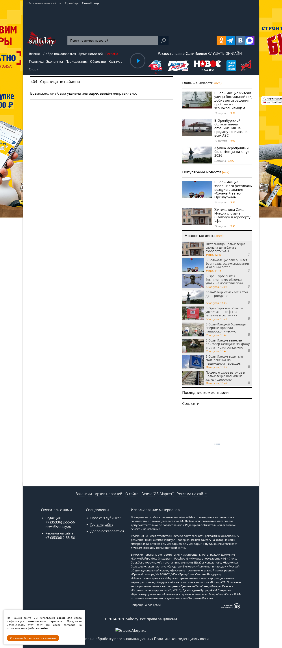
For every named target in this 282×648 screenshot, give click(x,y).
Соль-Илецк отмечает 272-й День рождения (227, 294)
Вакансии (84, 493)
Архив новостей (108, 493)
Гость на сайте (101, 524)
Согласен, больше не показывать (33, 638)
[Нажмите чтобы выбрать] (155, 66)
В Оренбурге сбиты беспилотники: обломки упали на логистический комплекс (224, 279)
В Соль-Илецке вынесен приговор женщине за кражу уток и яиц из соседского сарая (228, 344)
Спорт (33, 69)
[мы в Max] (249, 40)
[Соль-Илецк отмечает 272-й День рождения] (193, 297)
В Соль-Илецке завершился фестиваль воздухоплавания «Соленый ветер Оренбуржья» (233, 189)
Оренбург (72, 3)
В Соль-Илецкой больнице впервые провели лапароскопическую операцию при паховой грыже (226, 328)
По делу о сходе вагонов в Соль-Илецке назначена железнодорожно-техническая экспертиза (225, 376)
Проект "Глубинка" (105, 518)
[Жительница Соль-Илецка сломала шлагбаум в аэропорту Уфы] (197, 216)
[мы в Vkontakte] (240, 40)
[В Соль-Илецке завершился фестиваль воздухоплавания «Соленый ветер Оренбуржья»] (197, 189)
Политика (36, 61)
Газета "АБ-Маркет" (157, 493)
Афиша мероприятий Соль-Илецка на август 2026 (232, 152)
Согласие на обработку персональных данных (113, 638)
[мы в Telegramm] (231, 40)
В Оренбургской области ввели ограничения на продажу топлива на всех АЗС (230, 128)
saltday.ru (192, 517)
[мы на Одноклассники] (221, 40)
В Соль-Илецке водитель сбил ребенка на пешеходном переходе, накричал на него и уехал (225, 360)
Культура (115, 61)
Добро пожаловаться (107, 531)
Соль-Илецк (90, 3)
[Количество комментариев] (244, 254)
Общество (98, 61)
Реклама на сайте (192, 493)
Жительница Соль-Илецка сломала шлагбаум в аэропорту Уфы (232, 215)
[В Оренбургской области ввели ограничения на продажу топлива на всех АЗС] (197, 127)
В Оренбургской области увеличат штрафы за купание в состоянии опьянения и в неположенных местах (224, 312)
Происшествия (76, 61)
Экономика (54, 61)
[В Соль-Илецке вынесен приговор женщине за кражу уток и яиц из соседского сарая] (193, 345)
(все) (217, 83)
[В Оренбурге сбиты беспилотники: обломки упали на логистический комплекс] (193, 281)
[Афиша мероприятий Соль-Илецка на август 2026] (197, 155)
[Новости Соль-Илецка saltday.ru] (42, 45)
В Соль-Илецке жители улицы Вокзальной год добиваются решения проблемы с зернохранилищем (233, 100)
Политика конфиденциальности (181, 638)
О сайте (131, 493)
